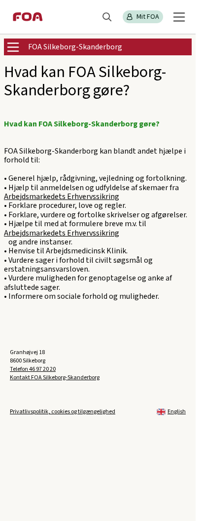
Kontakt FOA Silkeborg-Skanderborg (55, 377)
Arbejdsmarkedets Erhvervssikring (61, 196)
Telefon (33, 369)
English (177, 411)
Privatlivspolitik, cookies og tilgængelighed (62, 411)
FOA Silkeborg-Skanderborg (75, 46)
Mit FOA (147, 17)
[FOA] (28, 16)
